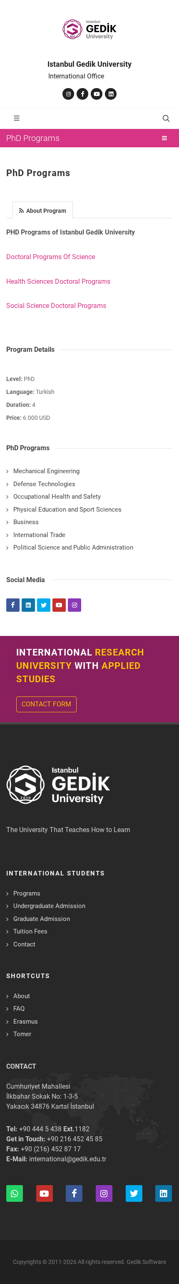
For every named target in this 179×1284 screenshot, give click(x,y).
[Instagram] (68, 94)
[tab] (42, 209)
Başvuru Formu (48, 1260)
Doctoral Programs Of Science (50, 257)
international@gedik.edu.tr (67, 1159)
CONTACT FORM (46, 704)
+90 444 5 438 (40, 1129)
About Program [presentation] (45, 210)
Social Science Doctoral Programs (56, 306)
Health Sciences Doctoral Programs (58, 281)
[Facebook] (82, 94)
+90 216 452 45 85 (74, 1139)
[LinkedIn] (111, 94)
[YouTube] (96, 94)
